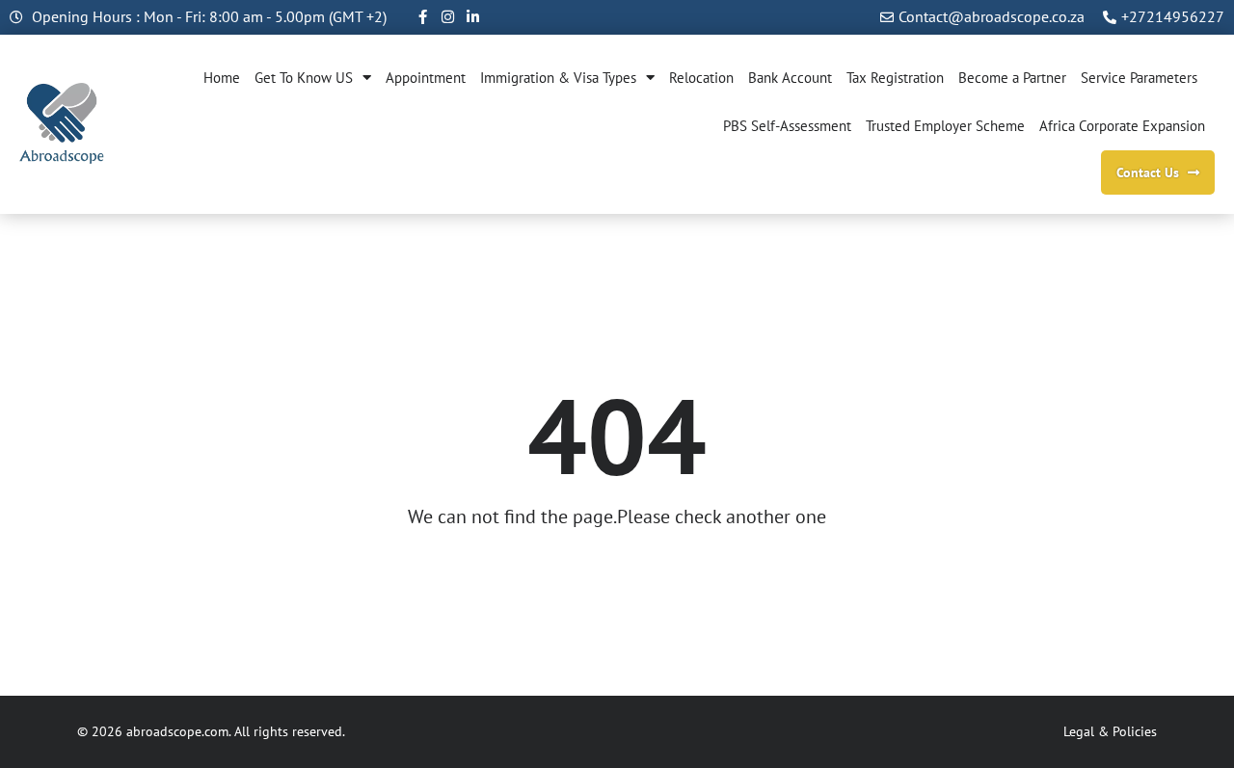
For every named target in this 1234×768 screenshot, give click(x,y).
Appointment (426, 77)
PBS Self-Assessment (787, 126)
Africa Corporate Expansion (1122, 126)
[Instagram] (448, 17)
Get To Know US (304, 77)
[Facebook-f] (423, 17)
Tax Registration (895, 77)
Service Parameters (1139, 77)
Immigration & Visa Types (558, 77)
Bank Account (790, 77)
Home (221, 77)
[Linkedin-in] (473, 17)
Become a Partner (1012, 77)
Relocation (701, 77)
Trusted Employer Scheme (945, 126)
